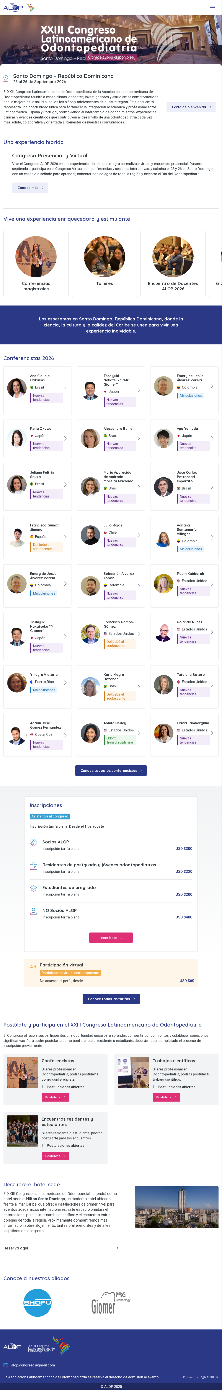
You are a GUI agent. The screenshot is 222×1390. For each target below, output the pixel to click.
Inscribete (112, 938)
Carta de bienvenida (192, 107)
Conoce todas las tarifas (112, 999)
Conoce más (31, 188)
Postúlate (56, 1097)
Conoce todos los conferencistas (112, 771)
